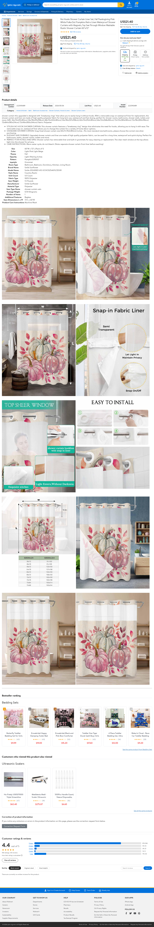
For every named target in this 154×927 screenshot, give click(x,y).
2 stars (31, 851)
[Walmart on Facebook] (126, 913)
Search (147, 868)
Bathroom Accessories (30, 15)
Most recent (15, 868)
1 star (31, 854)
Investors (5, 911)
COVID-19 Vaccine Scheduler (74, 902)
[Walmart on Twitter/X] (130, 913)
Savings (29, 11)
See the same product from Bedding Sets (137, 749)
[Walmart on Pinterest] (139, 913)
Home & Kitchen (12, 15)
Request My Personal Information (105, 911)
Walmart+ (36, 911)
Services (21, 11)
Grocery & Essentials (41, 11)
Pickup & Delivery (57, 11)
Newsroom (6, 908)
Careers (78, 11)
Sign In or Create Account (56, 890)
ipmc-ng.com (81, 48)
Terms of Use (98, 902)
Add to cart (135, 31)
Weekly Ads (106, 890)
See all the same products (143, 811)
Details (138, 68)
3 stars (31, 848)
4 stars (31, 846)
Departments (10, 11)
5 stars (31, 843)
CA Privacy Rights (100, 908)
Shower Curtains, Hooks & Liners (59, 111)
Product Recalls (69, 915)
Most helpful (43, 868)
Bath (20, 15)
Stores (35, 905)
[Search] (121, 4)
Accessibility (68, 911)
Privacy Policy (99, 905)
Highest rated (29, 868)
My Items (87, 11)
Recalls (66, 908)
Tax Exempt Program (71, 918)
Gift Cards (36, 915)
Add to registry (143, 73)
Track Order (91, 890)
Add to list (128, 73)
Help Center (76, 890)
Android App (129, 905)
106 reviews (77, 32)
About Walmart (7, 902)
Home (4, 15)
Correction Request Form (14, 826)
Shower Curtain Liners (78, 111)
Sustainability (6, 915)
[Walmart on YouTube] (135, 913)
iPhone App (129, 902)
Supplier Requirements (10, 918)
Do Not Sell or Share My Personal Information (114, 924)
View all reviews (10, 860)
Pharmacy (69, 11)
